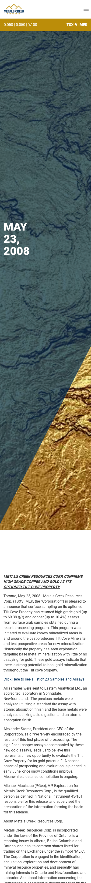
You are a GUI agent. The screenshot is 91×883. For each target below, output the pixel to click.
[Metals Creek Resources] (14, 9)
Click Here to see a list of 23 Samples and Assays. (44, 679)
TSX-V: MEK (76, 24)
